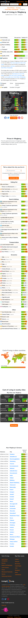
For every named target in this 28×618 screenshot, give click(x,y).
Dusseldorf (13, 513)
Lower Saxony (5, 567)
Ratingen (12, 539)
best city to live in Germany (15, 75)
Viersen (12, 463)
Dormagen (12, 522)
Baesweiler (13, 487)
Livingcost (20, 14)
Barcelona (17, 563)
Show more (14, 425)
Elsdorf (12, 499)
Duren (11, 518)
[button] (5, 117)
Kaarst (11, 489)
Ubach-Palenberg (14, 482)
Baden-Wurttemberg (7, 565)
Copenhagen (18, 566)
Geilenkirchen (13, 471)
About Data (10, 617)
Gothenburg (18, 574)
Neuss (11, 501)
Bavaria (3, 563)
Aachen (12, 527)
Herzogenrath (13, 504)
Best (26, 1)
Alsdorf (12, 494)
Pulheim (12, 520)
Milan (16, 572)
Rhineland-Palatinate (7, 572)
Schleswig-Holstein (7, 576)
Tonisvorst (12, 485)
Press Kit (4, 605)
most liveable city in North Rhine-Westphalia (14, 77)
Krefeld (12, 496)
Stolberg (12, 525)
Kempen (12, 492)
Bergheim (12, 506)
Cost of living (20, 1)
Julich (11, 475)
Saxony (3, 574)
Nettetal (12, 468)
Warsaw (17, 561)
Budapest (17, 570)
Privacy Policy (17, 617)
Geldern (12, 532)
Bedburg (12, 480)
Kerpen (12, 530)
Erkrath (12, 546)
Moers (11, 534)
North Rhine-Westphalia (7, 68)
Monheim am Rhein (15, 537)
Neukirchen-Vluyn (14, 515)
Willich (12, 478)
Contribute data (14, 178)
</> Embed (14, 118)
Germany (13, 66)
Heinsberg (12, 461)
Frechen (12, 544)
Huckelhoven (13, 456)
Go (20, 4)
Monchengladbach (15, 459)
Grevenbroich (13, 473)
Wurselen (12, 511)
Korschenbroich (14, 466)
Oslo (16, 568)
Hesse (3, 569)
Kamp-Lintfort (13, 541)
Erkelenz (12, 454)
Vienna (17, 559)
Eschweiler (13, 508)
